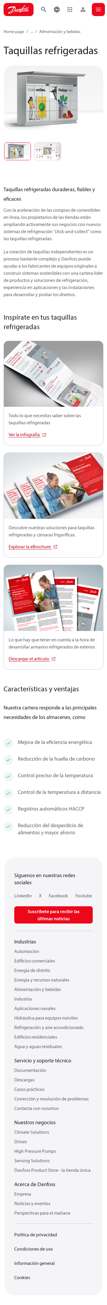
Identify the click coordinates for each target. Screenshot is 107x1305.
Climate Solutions (31, 1132)
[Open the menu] (98, 9)
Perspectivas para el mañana (42, 1213)
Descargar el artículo (29, 659)
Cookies (22, 1277)
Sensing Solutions (32, 1160)
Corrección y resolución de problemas (51, 1099)
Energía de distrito (32, 970)
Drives (20, 1141)
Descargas (24, 1080)
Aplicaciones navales (35, 1008)
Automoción (26, 951)
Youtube (83, 896)
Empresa (22, 1194)
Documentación (30, 1070)
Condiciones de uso (33, 1249)
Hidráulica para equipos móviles (46, 1018)
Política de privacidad (35, 1235)
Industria (23, 999)
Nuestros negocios (35, 1122)
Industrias (25, 941)
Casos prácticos (29, 1089)
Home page (14, 31)
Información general (34, 1263)
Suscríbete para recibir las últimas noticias (54, 914)
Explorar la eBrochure (30, 546)
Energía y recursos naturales (41, 980)
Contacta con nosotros (36, 1108)
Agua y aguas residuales (38, 1046)
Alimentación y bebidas (60, 31)
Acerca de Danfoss (34, 1184)
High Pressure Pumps (35, 1151)
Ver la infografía (25, 434)
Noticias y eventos (32, 1203)
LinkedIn (23, 896)
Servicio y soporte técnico (42, 1060)
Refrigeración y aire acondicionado (49, 1027)
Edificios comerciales (34, 961)
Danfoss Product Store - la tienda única (52, 1170)
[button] (69, 9)
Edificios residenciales (35, 1037)
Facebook (58, 896)
